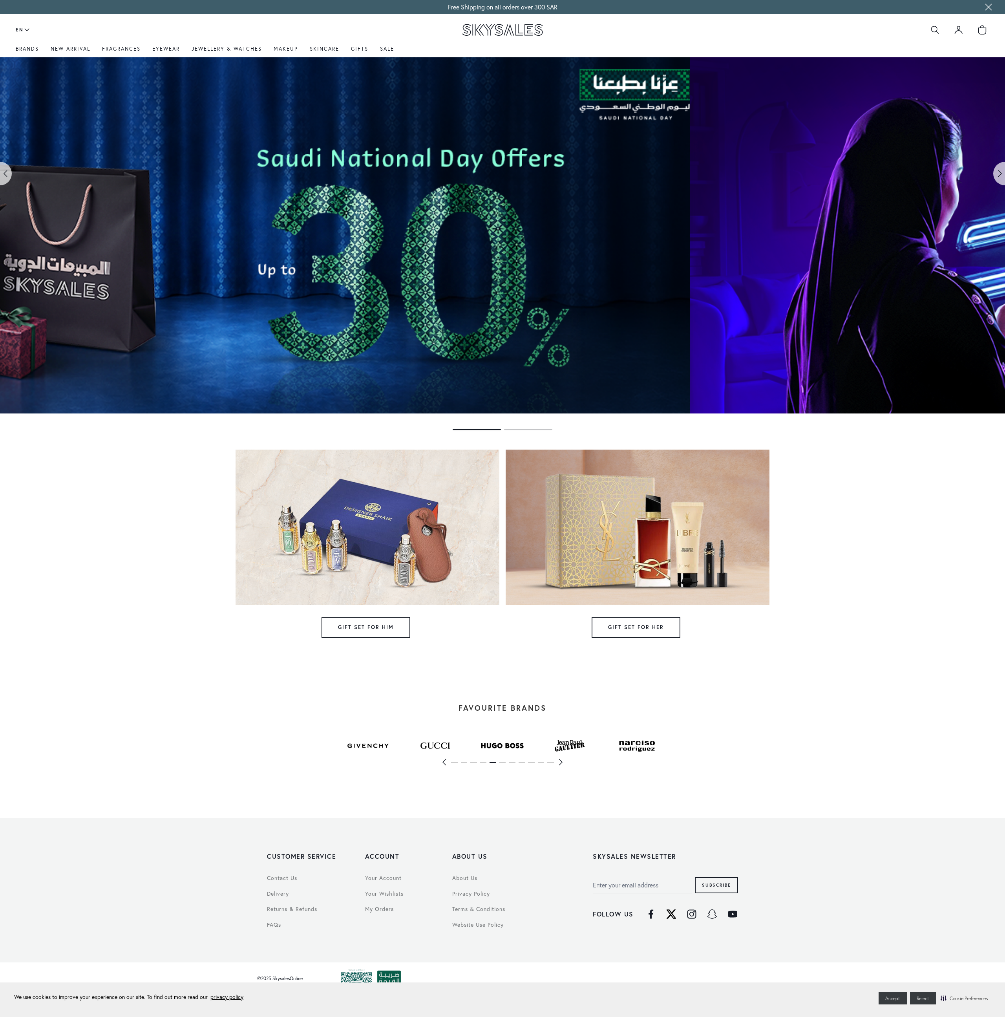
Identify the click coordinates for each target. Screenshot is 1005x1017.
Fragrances (121, 49)
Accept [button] (892, 998)
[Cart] (982, 30)
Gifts (359, 49)
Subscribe (716, 885)
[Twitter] (671, 914)
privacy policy (226, 997)
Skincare (324, 49)
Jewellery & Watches (227, 49)
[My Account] (959, 30)
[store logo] (502, 30)
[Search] (935, 30)
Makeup (286, 49)
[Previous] (444, 762)
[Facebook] (651, 914)
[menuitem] (29, 51)
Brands (27, 49)
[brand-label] (368, 745)
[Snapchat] (712, 914)
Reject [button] (923, 998)
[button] (964, 998)
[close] (988, 7)
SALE (387, 49)
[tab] (477, 429)
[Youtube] (732, 914)
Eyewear (166, 49)
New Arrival (70, 49)
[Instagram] (691, 914)
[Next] (560, 762)
